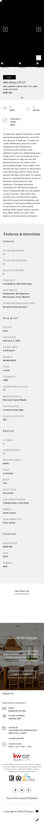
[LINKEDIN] (22, 790)
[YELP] (28, 790)
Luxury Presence (28, 798)
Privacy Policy (32, 811)
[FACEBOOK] (15, 790)
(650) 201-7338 (15, 718)
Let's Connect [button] (22, 674)
